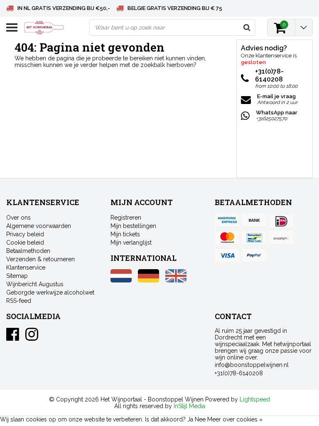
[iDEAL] (281, 220)
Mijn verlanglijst (131, 242)
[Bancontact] (254, 237)
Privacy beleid (25, 234)
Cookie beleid (25, 242)
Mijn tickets (125, 234)
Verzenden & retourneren (40, 259)
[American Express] (227, 220)
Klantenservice (25, 267)
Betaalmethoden (28, 251)
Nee (200, 419)
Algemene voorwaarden (38, 226)
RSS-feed (18, 300)
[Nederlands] (121, 280)
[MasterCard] (227, 237)
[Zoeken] (246, 27)
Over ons (18, 217)
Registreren (125, 217)
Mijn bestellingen (133, 226)
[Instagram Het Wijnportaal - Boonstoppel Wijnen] (31, 337)
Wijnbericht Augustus (35, 284)
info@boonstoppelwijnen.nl (252, 365)
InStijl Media (189, 406)
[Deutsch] (148, 280)
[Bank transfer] (254, 220)
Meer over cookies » (235, 419)
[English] (175, 280)
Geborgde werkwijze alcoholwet (50, 292)
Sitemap (17, 275)
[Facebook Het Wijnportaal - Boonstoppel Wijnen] (12, 337)
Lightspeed (255, 399)
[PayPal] (281, 237)
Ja (190, 419)
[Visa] (227, 255)
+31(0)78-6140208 (239, 373)
